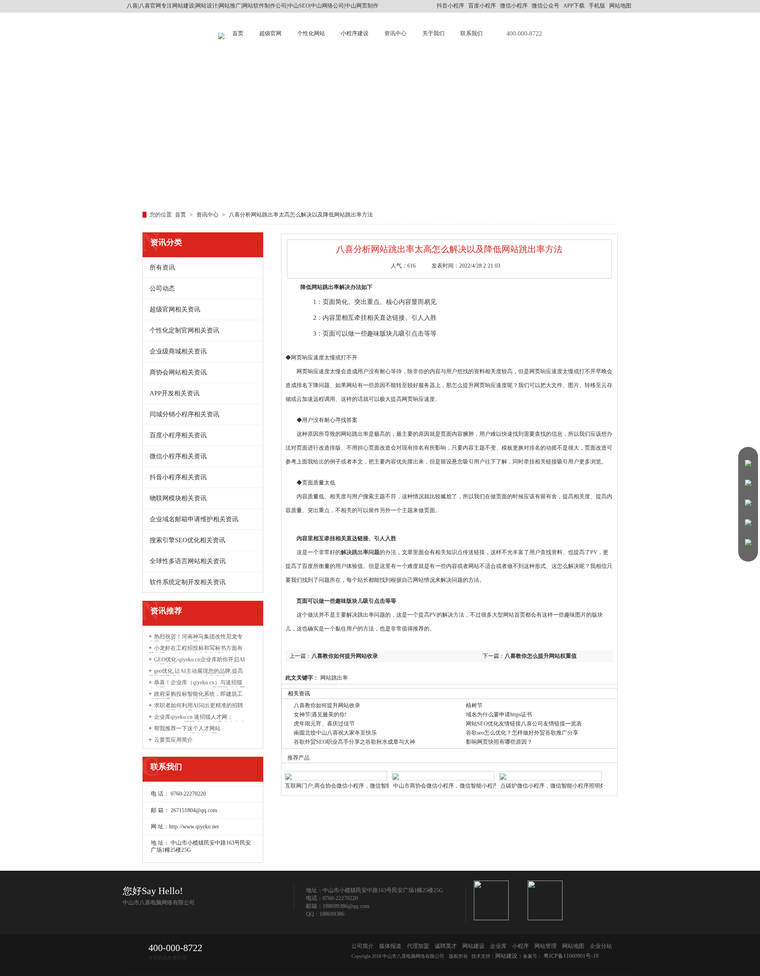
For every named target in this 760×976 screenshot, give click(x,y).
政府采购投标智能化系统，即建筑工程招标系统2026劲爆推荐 (195, 697)
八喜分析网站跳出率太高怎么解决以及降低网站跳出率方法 (301, 215)
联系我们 (471, 33)
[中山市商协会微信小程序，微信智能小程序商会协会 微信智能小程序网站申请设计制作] (443, 772)
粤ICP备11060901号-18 (570, 956)
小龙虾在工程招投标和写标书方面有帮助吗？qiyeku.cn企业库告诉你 (195, 651)
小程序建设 (355, 33)
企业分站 (601, 946)
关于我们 (433, 33)
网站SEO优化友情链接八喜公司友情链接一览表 (524, 724)
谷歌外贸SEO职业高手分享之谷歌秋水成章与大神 (354, 742)
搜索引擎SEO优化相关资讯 (187, 540)
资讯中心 (395, 33)
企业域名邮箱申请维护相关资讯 (194, 519)
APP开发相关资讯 (175, 393)
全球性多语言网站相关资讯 (188, 561)
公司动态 (162, 288)
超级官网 (270, 33)
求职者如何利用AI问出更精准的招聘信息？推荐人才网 (195, 709)
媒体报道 (390, 946)
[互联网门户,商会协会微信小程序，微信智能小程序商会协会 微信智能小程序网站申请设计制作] (335, 772)
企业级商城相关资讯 (178, 351)
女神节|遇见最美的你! (320, 715)
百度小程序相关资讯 (178, 435)
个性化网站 (311, 33)
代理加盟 (418, 946)
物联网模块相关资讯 (178, 498)
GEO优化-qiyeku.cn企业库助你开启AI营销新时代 (196, 663)
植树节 (474, 705)
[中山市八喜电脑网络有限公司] (221, 33)
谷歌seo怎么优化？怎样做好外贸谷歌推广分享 (522, 733)
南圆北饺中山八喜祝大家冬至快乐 (335, 733)
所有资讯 (162, 267)
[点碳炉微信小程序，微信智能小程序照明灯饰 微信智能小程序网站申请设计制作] (550, 772)
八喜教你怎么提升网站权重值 (541, 656)
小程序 (520, 946)
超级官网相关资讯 (175, 309)
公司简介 (363, 946)
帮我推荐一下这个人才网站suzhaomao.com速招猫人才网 (184, 731)
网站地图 (620, 6)
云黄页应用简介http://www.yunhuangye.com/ (181, 743)
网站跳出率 (333, 678)
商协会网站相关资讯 (178, 372)
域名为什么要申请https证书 (499, 715)
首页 (237, 33)
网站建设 (473, 946)
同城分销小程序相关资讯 (184, 414)
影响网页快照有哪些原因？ (499, 742)
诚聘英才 (446, 946)
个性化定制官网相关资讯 (184, 330)
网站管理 (545, 946)
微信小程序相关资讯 (178, 456)
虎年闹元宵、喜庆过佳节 (324, 724)
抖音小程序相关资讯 (178, 477)
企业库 (498, 946)
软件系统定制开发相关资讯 (188, 582)
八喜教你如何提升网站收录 (345, 656)
